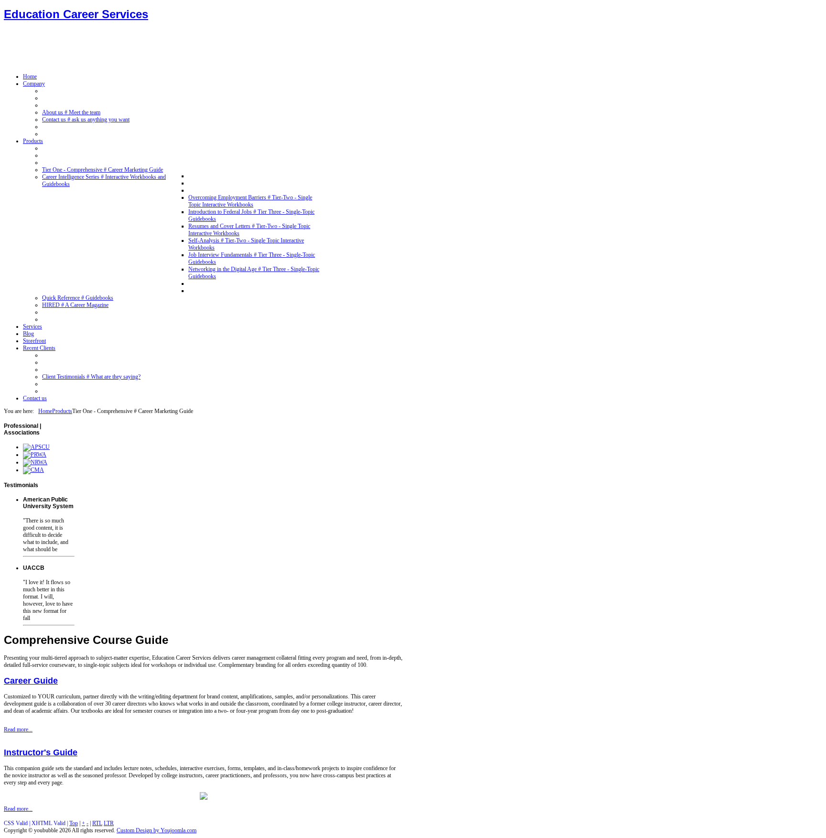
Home (45, 411)
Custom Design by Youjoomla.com (156, 830)
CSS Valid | (18, 823)
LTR (109, 823)
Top (73, 823)
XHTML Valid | (50, 823)
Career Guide (31, 681)
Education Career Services (76, 14)
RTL (97, 823)
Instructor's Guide (40, 752)
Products (62, 411)
